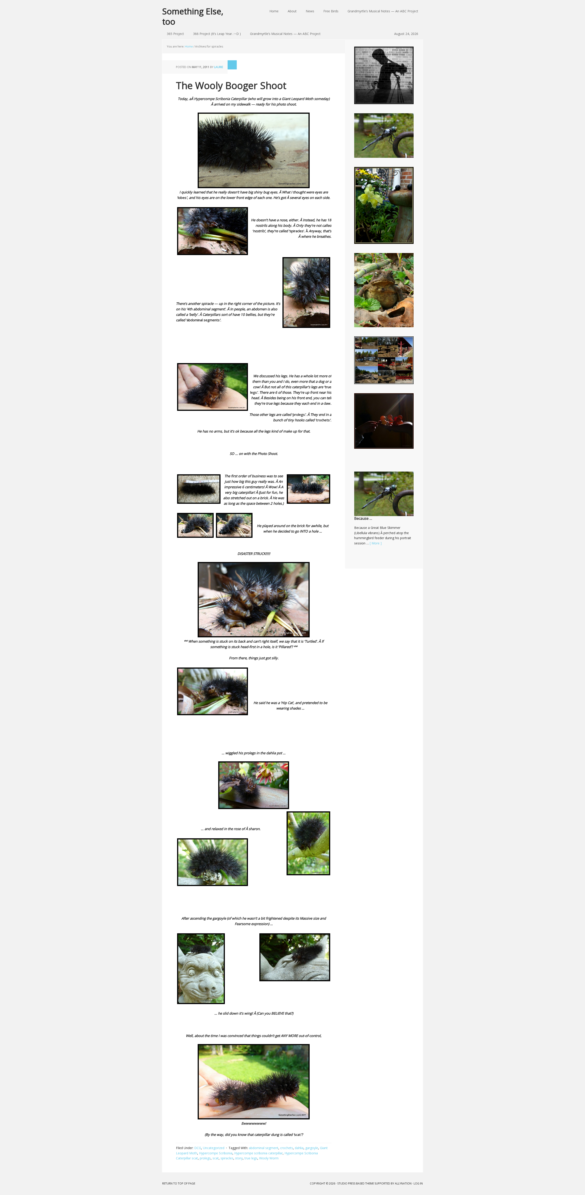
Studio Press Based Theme (355, 1183)
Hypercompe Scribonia (215, 1153)
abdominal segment (263, 1148)
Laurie (218, 67)
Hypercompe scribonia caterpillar (258, 1153)
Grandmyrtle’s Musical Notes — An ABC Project (285, 34)
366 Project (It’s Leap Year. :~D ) (217, 34)
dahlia (299, 1148)
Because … (363, 518)
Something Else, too (192, 16)
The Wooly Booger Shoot (231, 85)
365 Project (175, 34)
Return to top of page (178, 1183)
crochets (286, 1148)
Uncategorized (213, 1148)
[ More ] (376, 543)
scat (216, 1158)
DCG (197, 1148)
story (239, 1158)
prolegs (205, 1158)
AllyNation (403, 1183)
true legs (251, 1158)
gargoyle (311, 1148)
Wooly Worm (269, 1158)
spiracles (227, 1158)
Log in (418, 1183)
